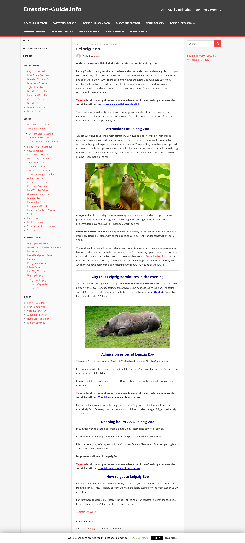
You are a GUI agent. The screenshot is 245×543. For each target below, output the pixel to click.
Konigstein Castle (36, 263)
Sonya (97, 55)
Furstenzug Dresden (38, 158)
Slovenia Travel (35, 230)
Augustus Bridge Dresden (41, 174)
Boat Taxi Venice (36, 222)
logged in (95, 528)
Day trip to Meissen (37, 243)
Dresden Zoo (34, 198)
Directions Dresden (128, 23)
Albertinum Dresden (38, 162)
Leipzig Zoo (35, 288)
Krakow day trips (36, 322)
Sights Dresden (155, 23)
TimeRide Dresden (37, 166)
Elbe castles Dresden (38, 206)
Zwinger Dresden (36, 128)
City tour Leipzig (38, 280)
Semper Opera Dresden (40, 146)
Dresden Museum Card (96, 23)
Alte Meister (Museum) (41, 133)
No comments (96, 44)
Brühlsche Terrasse (37, 154)
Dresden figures (89, 31)
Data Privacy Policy (35, 48)
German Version (114, 31)
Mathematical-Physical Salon (44, 141)
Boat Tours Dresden (65, 23)
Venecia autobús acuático (41, 226)
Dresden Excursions (182, 23)
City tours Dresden (35, 23)
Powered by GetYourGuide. (201, 55)
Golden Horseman (37, 178)
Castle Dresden (35, 150)
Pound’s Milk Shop (37, 182)
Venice (30, 214)
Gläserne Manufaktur (38, 194)
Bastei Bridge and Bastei (40, 255)
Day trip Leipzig (35, 275)
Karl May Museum (36, 271)
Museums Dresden (34, 31)
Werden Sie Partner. (198, 59)
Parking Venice (35, 218)
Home (26, 41)
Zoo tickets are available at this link (119, 104)
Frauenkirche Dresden (39, 124)
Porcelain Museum (39, 137)
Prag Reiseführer (36, 306)
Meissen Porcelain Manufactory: (44, 247)
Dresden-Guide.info (52, 9)
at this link (157, 292)
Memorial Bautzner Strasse (41, 210)
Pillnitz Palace (34, 267)
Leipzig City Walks (87, 511)
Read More (170, 537)
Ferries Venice (138, 31)
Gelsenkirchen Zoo (156, 256)
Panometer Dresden (38, 202)
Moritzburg (33, 251)
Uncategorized (113, 44)
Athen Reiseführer (37, 314)
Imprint (27, 56)
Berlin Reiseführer (37, 302)
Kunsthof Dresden (37, 186)
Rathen (31, 259)
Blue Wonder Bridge (38, 190)
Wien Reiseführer (36, 310)
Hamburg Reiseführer (38, 318)
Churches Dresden (62, 31)
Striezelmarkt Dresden (39, 170)
